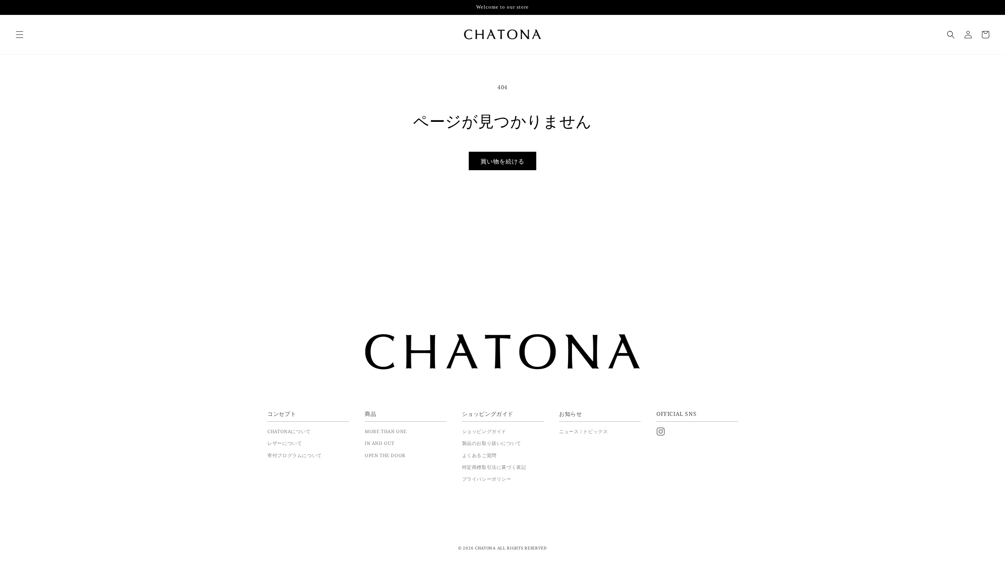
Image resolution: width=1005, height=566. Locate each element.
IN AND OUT (380, 443)
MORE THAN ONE (386, 431)
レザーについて (284, 443)
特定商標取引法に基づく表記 (494, 467)
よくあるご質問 (479, 455)
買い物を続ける (502, 161)
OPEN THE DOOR (385, 455)
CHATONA (485, 548)
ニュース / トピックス (583, 431)
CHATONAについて (289, 431)
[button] (19, 34)
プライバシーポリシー (487, 479)
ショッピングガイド (484, 431)
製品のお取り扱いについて (491, 443)
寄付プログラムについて (294, 455)
